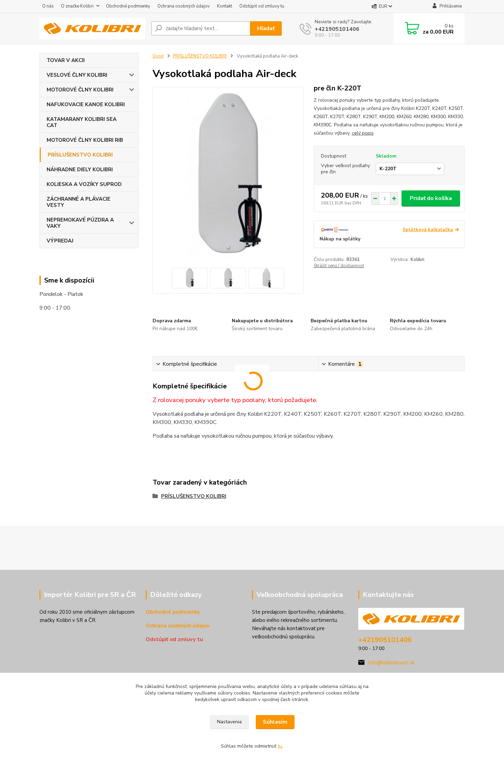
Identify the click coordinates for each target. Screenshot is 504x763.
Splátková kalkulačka (428, 229)
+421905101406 (337, 29)
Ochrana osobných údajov (183, 6)
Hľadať (266, 28)
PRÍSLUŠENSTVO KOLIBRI (80, 154)
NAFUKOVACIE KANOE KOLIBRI (86, 104)
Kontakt (224, 6)
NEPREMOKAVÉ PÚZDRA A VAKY (80, 222)
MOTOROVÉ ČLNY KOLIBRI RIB (85, 140)
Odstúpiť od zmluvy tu (261, 6)
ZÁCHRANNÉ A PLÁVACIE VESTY (78, 202)
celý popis (363, 133)
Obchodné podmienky (128, 6)
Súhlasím (275, 722)
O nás (48, 6)
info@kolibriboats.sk (391, 662)
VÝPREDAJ (60, 240)
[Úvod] (92, 28)
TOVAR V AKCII (66, 60)
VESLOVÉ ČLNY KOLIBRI (77, 75)
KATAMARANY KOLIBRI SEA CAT (82, 122)
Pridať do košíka (431, 198)
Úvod (158, 56)
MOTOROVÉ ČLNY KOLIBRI (80, 89)
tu (280, 746)
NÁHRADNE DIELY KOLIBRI (80, 169)
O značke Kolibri (77, 6)
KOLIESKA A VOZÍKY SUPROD (84, 184)
